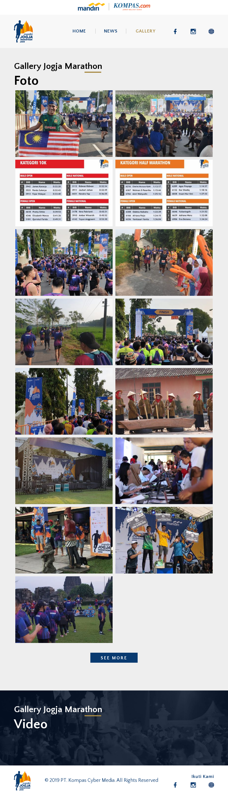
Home (79, 31)
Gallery (145, 31)
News (111, 31)
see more (114, 657)
